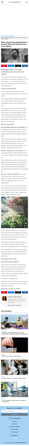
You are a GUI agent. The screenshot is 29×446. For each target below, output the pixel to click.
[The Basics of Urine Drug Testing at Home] (14, 345)
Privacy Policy (14, 429)
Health (3, 354)
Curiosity (4, 331)
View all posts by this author (14, 305)
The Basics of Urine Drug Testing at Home (11, 356)
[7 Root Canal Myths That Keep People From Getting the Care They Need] (14, 389)
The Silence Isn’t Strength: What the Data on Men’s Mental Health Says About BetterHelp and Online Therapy (14, 333)
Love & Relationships (9, 35)
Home (2, 35)
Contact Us (14, 424)
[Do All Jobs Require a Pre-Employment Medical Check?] (14, 367)
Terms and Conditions (14, 426)
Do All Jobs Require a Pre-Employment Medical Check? (14, 378)
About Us (14, 421)
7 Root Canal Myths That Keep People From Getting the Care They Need (14, 401)
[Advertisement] (14, 19)
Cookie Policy (14, 432)
